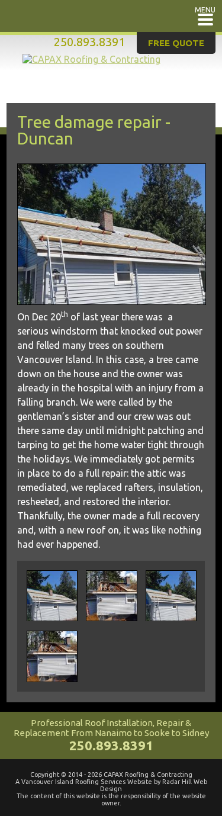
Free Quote (176, 43)
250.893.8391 (89, 42)
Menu (205, 10)
